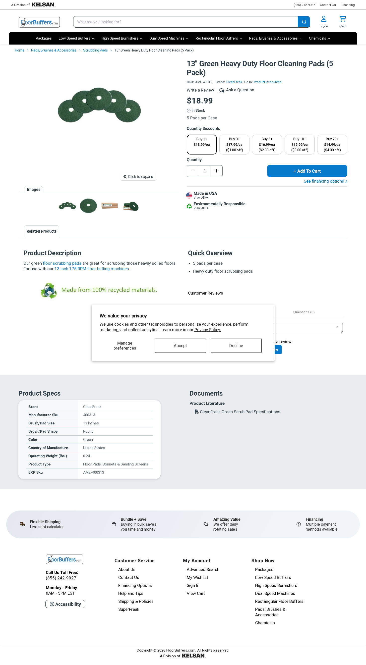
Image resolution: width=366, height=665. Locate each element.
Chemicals (265, 622)
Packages (264, 569)
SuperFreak (128, 609)
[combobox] (191, 22)
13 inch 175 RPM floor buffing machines (92, 268)
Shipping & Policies (136, 601)
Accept (180, 345)
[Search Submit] (304, 22)
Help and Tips (130, 593)
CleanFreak (234, 82)
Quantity (194, 159)
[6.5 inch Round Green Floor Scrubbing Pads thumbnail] (88, 206)
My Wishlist (197, 577)
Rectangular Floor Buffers (279, 601)
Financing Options (135, 585)
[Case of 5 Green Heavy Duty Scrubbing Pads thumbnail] (130, 206)
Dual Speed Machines (275, 593)
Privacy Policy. (207, 329)
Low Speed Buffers (273, 577)
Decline (236, 345)
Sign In (193, 585)
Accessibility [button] (67, 604)
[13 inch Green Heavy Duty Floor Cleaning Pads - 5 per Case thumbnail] (67, 206)
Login (323, 26)
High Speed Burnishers (276, 585)
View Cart (196, 593)
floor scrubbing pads (62, 263)
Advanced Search (203, 569)
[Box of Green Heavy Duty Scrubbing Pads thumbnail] (109, 206)
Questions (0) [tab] (304, 312)
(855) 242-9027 (304, 5)
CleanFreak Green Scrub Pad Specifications (239, 411)
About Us (126, 569)
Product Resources (267, 82)
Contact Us (328, 5)
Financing (348, 5)
